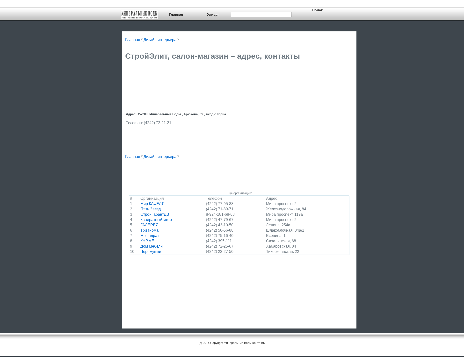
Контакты (258, 343)
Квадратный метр (156, 220)
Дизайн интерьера (160, 40)
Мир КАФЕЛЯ (152, 204)
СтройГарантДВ (154, 214)
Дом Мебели (151, 246)
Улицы (212, 14)
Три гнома (149, 230)
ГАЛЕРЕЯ (149, 225)
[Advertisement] (213, 76)
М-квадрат (149, 236)
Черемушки (150, 252)
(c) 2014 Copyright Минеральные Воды (225, 343)
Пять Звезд (150, 209)
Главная (176, 14)
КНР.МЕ (147, 241)
